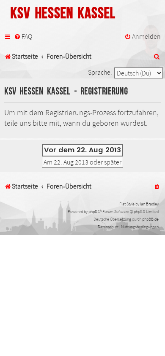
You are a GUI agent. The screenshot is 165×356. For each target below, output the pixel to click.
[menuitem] (23, 36)
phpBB (94, 211)
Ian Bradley (149, 204)
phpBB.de (150, 219)
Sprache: (100, 72)
